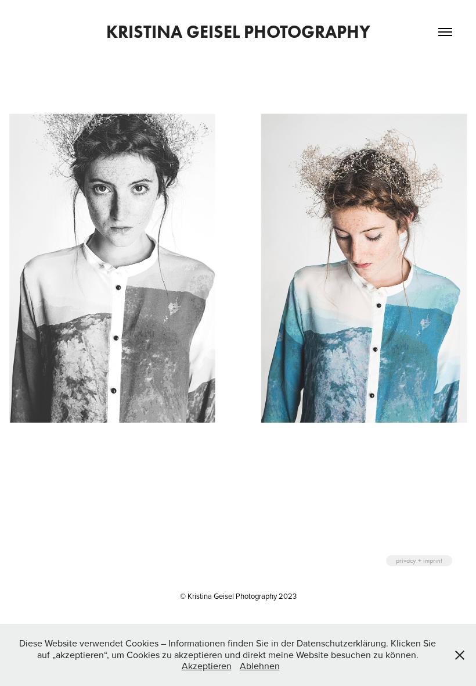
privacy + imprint (419, 560)
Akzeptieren (207, 665)
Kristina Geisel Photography (238, 31)
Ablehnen (260, 665)
